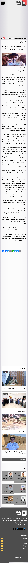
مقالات (23, 468)
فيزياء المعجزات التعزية (21, 491)
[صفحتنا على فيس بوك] (20, 529)
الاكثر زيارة (22, 368)
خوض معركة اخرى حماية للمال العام (8, 492)
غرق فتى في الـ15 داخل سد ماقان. (20, 432)
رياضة (26, 541)
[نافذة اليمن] (21, 3)
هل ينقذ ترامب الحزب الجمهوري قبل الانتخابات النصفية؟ (21, 480)
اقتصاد (25, 551)
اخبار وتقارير (24, 538)
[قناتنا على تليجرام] (15, 529)
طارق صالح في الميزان (9, 502)
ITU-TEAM (17, 557)
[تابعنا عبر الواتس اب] (22, 529)
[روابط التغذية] (24, 529)
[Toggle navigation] (3, 3)
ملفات (25, 543)
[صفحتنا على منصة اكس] (13, 529)
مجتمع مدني (24, 548)
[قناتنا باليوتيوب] (18, 529)
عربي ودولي (25, 546)
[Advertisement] (14, 308)
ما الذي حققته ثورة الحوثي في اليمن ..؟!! (20, 503)
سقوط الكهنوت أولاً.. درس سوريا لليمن (8, 479)
